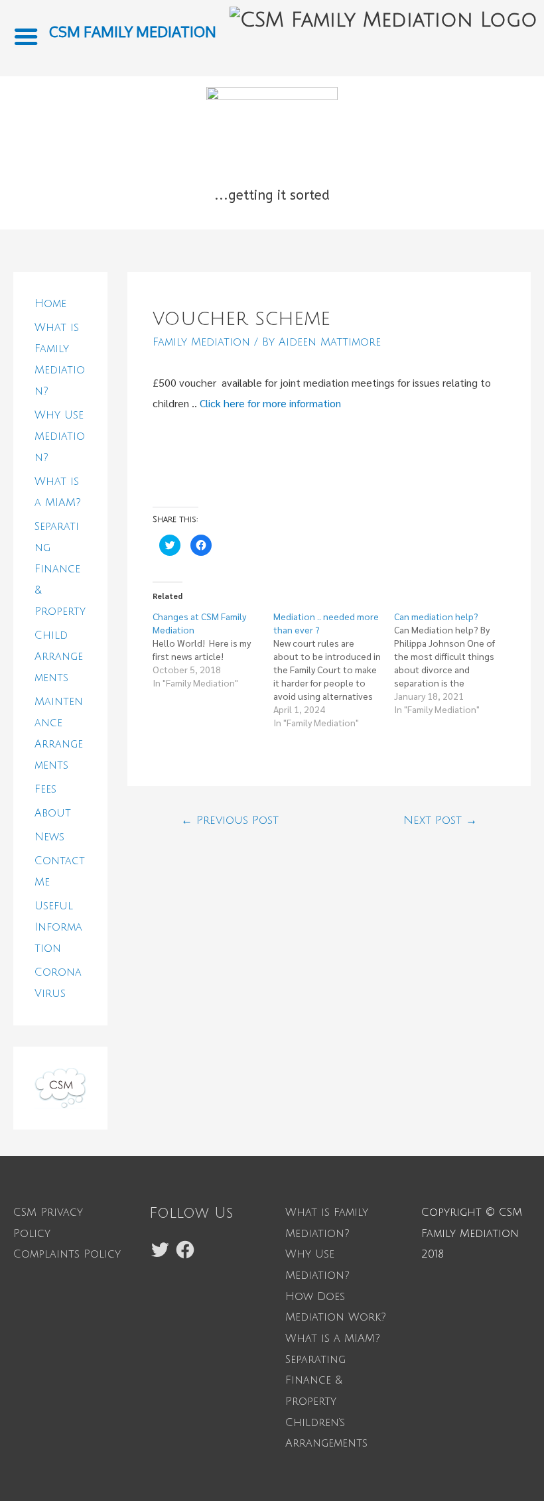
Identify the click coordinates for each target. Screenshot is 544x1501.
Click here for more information (270, 403)
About (52, 813)
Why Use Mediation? (59, 436)
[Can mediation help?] (454, 663)
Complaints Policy (67, 1254)
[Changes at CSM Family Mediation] (213, 649)
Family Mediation (201, 342)
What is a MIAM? (332, 1338)
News (49, 837)
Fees (45, 789)
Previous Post (230, 820)
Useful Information (58, 927)
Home (50, 304)
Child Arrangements (58, 656)
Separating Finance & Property (60, 569)
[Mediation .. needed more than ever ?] (333, 669)
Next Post (440, 820)
